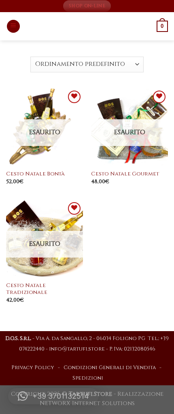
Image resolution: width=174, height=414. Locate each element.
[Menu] (13, 26)
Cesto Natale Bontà (35, 174)
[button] (53, 396)
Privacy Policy (32, 367)
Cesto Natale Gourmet (125, 174)
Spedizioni (87, 378)
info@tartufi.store (77, 349)
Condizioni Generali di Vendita (110, 367)
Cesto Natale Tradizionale (26, 289)
